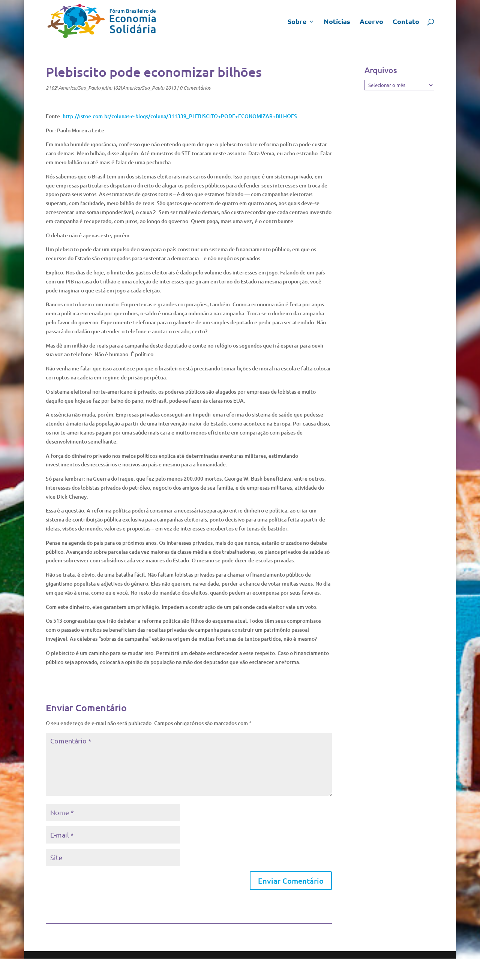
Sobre (297, 22)
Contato (406, 22)
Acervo (371, 22)
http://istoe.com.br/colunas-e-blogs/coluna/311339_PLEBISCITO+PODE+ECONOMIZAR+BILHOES (180, 116)
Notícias (337, 22)
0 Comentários (195, 87)
